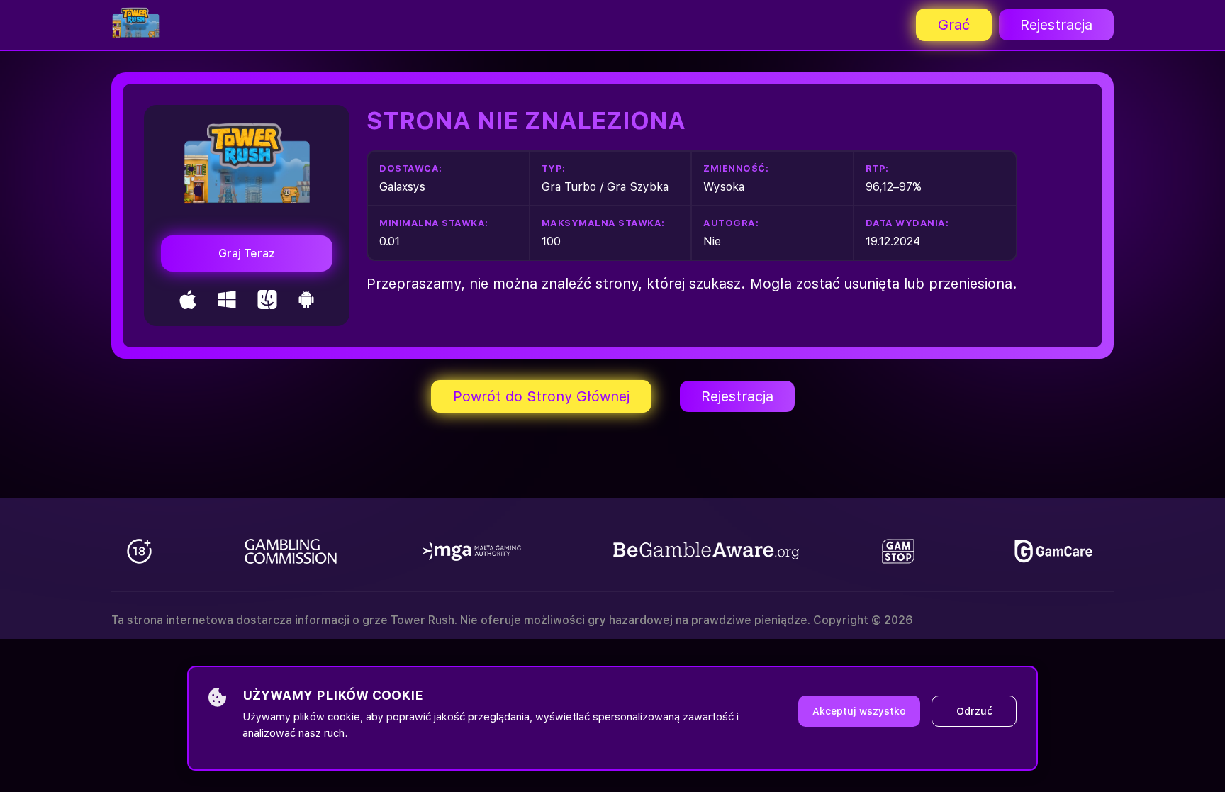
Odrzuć (974, 711)
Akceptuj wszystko (859, 711)
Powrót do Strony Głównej (541, 396)
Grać (954, 24)
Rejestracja (1056, 24)
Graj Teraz (246, 253)
